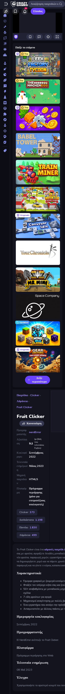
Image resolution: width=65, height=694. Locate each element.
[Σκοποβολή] (5, 131)
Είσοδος (38, 11)
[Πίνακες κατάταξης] (5, 55)
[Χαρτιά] (5, 142)
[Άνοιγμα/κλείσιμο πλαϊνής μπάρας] (6, 4)
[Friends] (6, 11)
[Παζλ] (5, 114)
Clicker (34, 395)
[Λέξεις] (5, 103)
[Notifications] (24, 11)
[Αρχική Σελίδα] (5, 15)
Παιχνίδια (22, 395)
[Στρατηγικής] (5, 136)
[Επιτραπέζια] (5, 97)
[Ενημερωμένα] (5, 38)
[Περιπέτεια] (5, 119)
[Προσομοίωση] (5, 125)
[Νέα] (5, 26)
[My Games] (15, 11)
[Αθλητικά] (5, 80)
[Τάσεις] (5, 32)
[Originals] (5, 43)
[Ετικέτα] (5, 150)
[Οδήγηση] (5, 108)
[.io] (5, 74)
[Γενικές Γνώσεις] (5, 86)
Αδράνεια (22, 401)
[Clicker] (5, 69)
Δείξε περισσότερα (39, 380)
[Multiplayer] (5, 49)
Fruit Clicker (24, 407)
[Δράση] (5, 91)
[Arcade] (5, 63)
